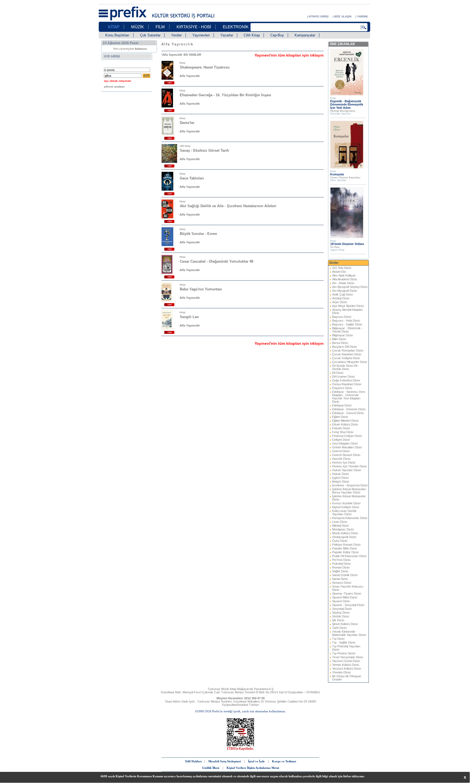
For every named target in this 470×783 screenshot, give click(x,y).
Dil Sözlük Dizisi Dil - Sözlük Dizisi (345, 367)
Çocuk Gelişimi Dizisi (346, 358)
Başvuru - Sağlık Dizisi (347, 324)
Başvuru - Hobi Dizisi (346, 320)
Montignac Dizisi (343, 529)
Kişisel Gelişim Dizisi (345, 507)
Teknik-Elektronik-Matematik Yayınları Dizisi (349, 633)
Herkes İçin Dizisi (343, 462)
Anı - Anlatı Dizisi (343, 283)
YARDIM (362, 16)
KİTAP (113, 26)
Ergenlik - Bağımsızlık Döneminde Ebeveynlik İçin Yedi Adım (346, 104)
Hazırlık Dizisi (341, 458)
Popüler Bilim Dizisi (344, 548)
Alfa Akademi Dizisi (344, 279)
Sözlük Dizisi (340, 616)
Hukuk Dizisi (340, 474)
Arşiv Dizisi (339, 302)
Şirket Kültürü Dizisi (345, 624)
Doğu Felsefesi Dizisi (346, 380)
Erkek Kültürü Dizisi (345, 424)
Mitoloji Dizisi (340, 525)
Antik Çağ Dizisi (342, 294)
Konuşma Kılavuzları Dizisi (349, 518)
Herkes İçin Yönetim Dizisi (349, 466)
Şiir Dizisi (338, 620)
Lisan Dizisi (339, 521)
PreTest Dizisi (341, 559)
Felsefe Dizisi (341, 428)
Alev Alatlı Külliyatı (343, 275)
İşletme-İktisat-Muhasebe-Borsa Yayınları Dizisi (349, 490)
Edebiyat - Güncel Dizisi (348, 413)
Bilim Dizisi (339, 339)
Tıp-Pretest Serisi (343, 653)
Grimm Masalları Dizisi (347, 447)
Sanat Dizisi (340, 578)
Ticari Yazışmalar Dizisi (347, 657)
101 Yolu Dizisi (341, 267)
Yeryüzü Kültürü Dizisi (346, 668)
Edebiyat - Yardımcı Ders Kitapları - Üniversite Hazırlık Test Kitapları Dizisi (348, 396)
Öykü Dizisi (339, 540)
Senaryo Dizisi (341, 582)
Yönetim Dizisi (341, 672)
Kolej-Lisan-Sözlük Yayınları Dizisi (344, 512)
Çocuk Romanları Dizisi (347, 350)
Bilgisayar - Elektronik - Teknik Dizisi (347, 330)
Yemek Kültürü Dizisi (345, 664)
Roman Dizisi (341, 567)
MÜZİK (137, 26)
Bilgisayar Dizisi (342, 335)
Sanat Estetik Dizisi (344, 575)
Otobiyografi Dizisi (344, 537)
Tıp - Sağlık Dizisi (343, 642)
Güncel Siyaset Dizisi (346, 454)
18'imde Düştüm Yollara (347, 244)
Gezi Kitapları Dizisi (345, 443)
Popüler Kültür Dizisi (345, 552)
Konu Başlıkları (117, 35)
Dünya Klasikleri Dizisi (346, 384)
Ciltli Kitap (252, 35)
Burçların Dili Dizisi (344, 346)
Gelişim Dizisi (341, 439)
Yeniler (176, 35)
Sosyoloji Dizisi (342, 608)
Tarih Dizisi (339, 627)
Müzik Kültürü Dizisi (345, 533)
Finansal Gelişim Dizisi (347, 435)
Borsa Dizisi (340, 342)
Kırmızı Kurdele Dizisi (346, 503)
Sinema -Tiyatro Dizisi (346, 593)
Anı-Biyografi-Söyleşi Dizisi (349, 286)
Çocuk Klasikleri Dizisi (346, 354)
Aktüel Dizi (339, 271)
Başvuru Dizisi (341, 316)
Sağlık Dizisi (340, 571)
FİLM (160, 26)
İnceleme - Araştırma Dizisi (349, 485)
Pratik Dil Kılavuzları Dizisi (349, 556)
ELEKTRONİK (236, 26)
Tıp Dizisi (338, 638)
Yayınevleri (201, 35)
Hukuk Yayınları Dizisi (346, 470)
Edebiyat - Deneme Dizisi (348, 409)
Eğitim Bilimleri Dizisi (345, 420)
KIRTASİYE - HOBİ (194, 26)
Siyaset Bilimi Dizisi (344, 597)
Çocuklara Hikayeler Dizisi (349, 361)
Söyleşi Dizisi (341, 612)
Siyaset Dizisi (341, 601)
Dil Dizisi (337, 372)
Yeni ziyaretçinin (130, 48)
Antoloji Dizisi (340, 298)
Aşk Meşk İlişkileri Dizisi (348, 305)
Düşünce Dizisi (342, 388)
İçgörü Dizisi (340, 477)
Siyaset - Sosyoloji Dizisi (348, 605)
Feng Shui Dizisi (342, 432)
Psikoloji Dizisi (341, 563)
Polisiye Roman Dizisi (346, 544)
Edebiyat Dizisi (341, 405)
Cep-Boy (277, 35)
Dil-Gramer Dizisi (343, 376)
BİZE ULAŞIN (342, 16)
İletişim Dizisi (340, 481)
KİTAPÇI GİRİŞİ (319, 16)
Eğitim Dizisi (340, 416)
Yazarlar (226, 35)
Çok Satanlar (150, 35)
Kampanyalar (305, 35)
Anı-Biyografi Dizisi (344, 290)
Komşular (337, 174)
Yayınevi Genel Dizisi (346, 661)
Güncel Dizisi (341, 451)
